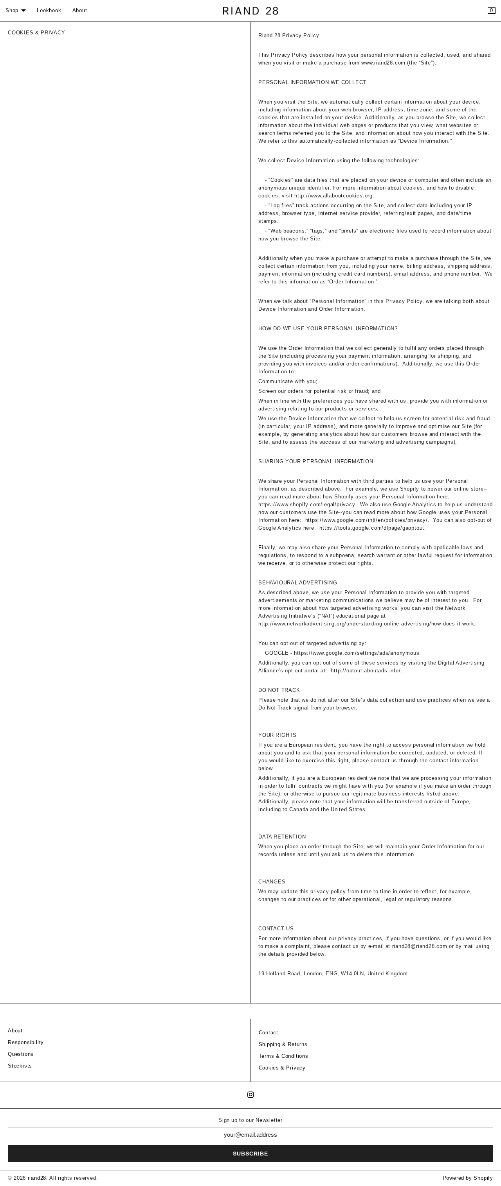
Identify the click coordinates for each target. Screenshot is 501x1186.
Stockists (20, 1066)
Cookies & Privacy (282, 1068)
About (79, 10)
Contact (269, 1033)
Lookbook (49, 10)
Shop (11, 10)
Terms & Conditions (283, 1056)
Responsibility (26, 1042)
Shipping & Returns (283, 1044)
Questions (21, 1054)
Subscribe (250, 1153)
